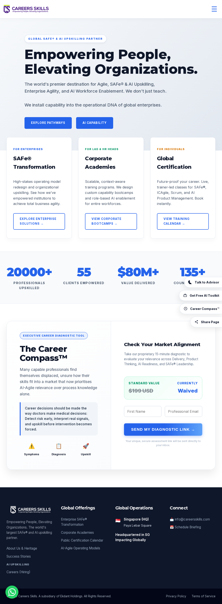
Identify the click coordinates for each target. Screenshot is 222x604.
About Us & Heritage (22, 548)
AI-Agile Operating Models (80, 548)
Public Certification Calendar (82, 540)
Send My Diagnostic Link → (163, 429)
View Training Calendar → (176, 221)
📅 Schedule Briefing (185, 527)
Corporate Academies (77, 532)
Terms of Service (203, 596)
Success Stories (19, 556)
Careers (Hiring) (18, 572)
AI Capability (95, 122)
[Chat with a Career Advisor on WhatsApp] (11, 592)
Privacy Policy (176, 596)
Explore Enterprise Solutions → (38, 221)
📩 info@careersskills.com (190, 519)
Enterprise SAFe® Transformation (74, 522)
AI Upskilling (18, 564)
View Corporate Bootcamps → (106, 221)
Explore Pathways (48, 122)
